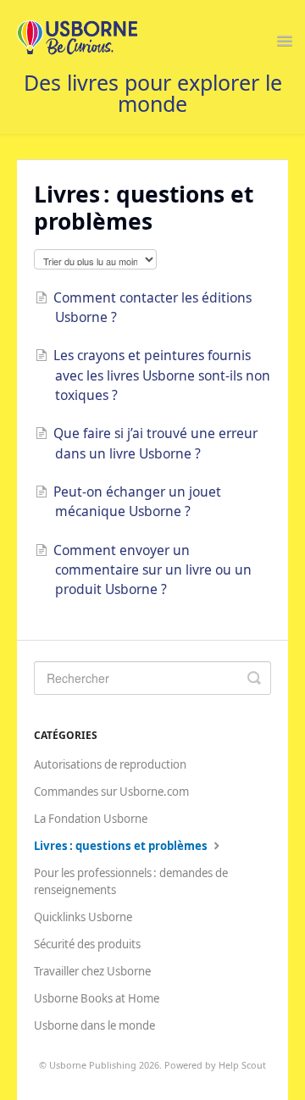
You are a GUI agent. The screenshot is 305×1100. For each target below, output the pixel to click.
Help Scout (242, 1064)
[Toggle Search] (254, 678)
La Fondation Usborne (90, 818)
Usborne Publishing (92, 1064)
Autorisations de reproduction (110, 764)
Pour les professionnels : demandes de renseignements (131, 881)
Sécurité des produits (87, 944)
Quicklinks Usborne (83, 917)
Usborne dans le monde (94, 1025)
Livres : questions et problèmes (122, 845)
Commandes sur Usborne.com (111, 791)
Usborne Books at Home (96, 998)
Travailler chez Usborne (92, 971)
